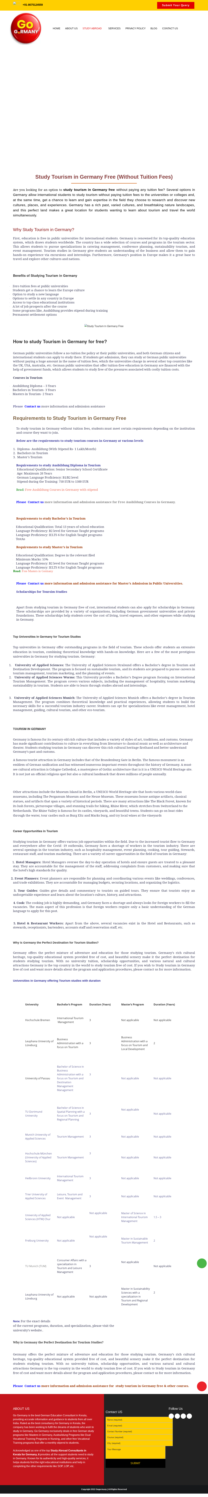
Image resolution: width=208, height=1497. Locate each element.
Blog (153, 28)
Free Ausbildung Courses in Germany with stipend (61, 490)
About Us (71, 28)
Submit (135, 1463)
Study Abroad (92, 28)
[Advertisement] (104, 71)
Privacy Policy (135, 28)
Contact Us (170, 28)
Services (114, 28)
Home (56, 28)
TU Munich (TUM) (35, 1266)
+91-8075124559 (33, 4)
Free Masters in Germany (37, 571)
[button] (93, 28)
